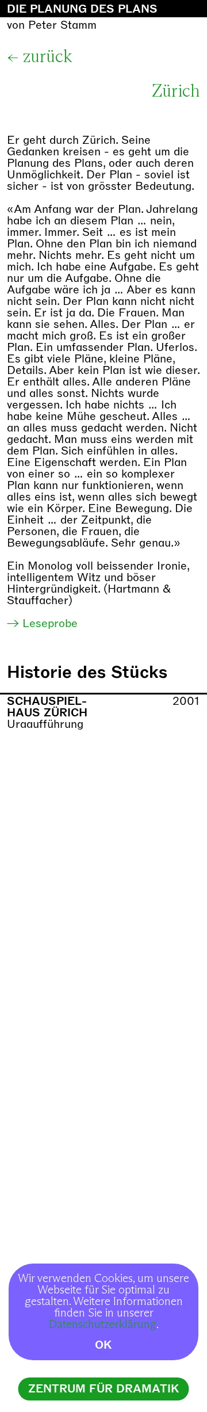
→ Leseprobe (42, 623)
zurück (47, 57)
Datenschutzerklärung (102, 1324)
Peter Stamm (62, 25)
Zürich (176, 91)
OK (103, 1345)
